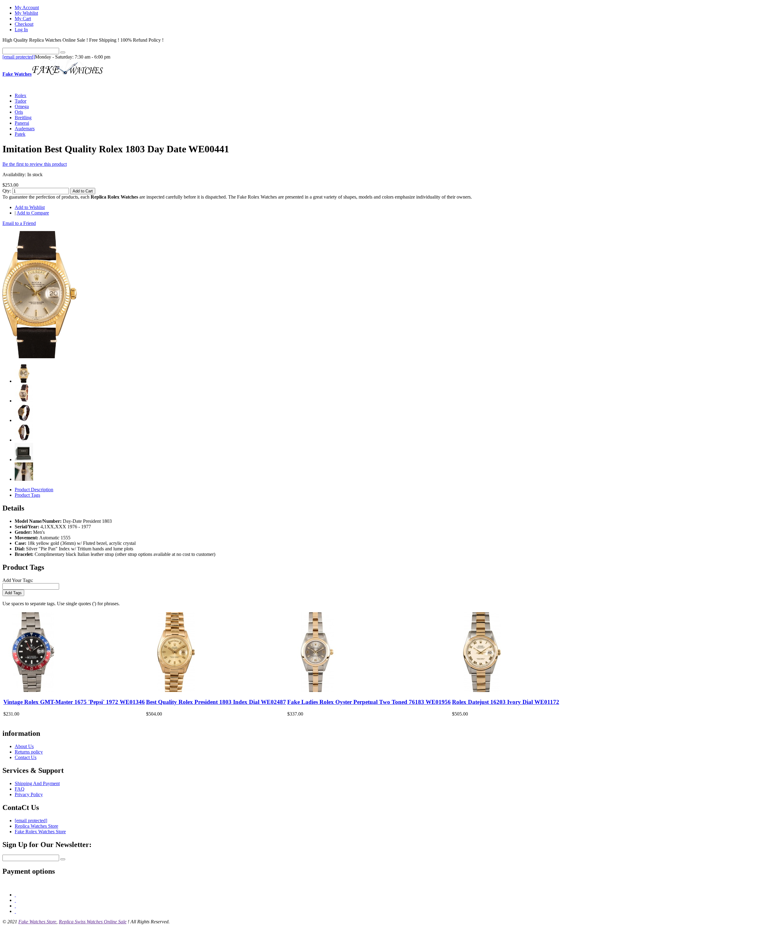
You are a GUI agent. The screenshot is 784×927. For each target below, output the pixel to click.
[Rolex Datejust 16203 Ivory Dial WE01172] (481, 690)
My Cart (23, 18)
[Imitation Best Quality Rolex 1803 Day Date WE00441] (39, 356)
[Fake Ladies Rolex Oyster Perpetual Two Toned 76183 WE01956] (317, 690)
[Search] (62, 52)
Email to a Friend (19, 223)
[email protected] (18, 56)
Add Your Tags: (17, 580)
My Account (27, 7)
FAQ (19, 789)
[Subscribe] (62, 859)
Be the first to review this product (34, 164)
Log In (21, 29)
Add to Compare (33, 212)
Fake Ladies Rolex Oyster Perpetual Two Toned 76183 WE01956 (369, 702)
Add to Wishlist (30, 207)
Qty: (6, 190)
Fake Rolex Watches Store (40, 831)
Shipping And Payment (37, 783)
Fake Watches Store (37, 921)
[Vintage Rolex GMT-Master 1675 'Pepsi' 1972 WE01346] (33, 690)
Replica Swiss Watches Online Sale (92, 921)
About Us (24, 746)
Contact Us (25, 757)
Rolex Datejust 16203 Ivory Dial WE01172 (505, 702)
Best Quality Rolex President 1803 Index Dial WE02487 (216, 702)
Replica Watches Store (36, 826)
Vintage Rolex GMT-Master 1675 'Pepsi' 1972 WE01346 (74, 702)
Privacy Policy (29, 794)
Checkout (24, 24)
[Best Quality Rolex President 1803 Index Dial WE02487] (175, 690)
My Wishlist (26, 13)
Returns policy (29, 751)
